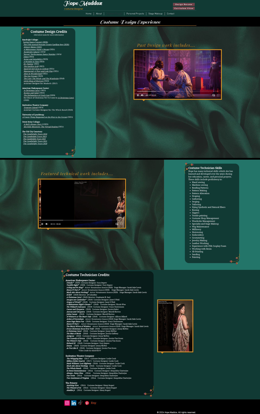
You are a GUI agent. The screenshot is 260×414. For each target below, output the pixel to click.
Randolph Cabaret (32, 52)
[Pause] (42, 224)
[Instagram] (67, 403)
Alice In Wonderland (33, 74)
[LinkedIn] (73, 403)
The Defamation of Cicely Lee (37, 95)
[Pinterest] (87, 403)
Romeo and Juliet (31, 93)
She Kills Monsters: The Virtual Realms (41, 127)
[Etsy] (93, 403)
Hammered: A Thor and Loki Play (38, 71)
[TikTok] (80, 403)
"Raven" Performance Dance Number (39, 54)
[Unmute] (47, 224)
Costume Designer (73, 8)
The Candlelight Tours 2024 (35, 134)
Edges (26, 57)
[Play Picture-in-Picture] (117, 224)
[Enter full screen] (121, 224)
